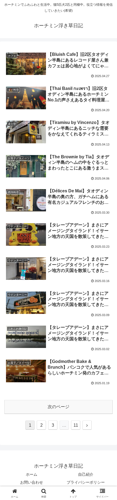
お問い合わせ (31, 482)
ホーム (31, 474)
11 (75, 425)
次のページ (58, 406)
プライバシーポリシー (86, 482)
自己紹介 (85, 474)
